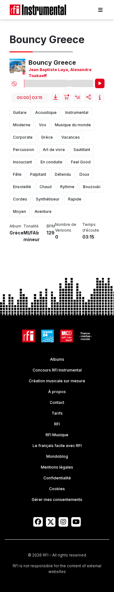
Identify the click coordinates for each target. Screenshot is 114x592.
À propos (57, 391)
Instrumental (76, 112)
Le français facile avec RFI (57, 445)
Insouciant (22, 162)
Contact (57, 402)
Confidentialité (57, 478)
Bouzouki (91, 186)
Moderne (21, 124)
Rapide (74, 199)
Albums (57, 359)
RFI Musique (57, 434)
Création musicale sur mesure (57, 380)
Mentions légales (57, 467)
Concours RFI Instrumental (57, 370)
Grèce (47, 137)
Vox (42, 124)
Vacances (70, 137)
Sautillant (81, 149)
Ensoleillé (22, 186)
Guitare (20, 112)
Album (15, 226)
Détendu (63, 174)
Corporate (23, 137)
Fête (17, 174)
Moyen (19, 211)
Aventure (43, 211)
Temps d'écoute (90, 227)
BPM (51, 226)
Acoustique (46, 112)
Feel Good (81, 162)
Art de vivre (54, 149)
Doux (84, 174)
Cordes (20, 199)
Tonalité (31, 226)
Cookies (57, 488)
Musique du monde (73, 124)
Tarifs (57, 413)
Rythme (67, 186)
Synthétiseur (48, 199)
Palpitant (38, 174)
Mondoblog (57, 456)
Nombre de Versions (65, 227)
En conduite (51, 162)
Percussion (23, 149)
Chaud (46, 186)
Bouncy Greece (52, 62)
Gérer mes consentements (57, 499)
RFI (57, 424)
